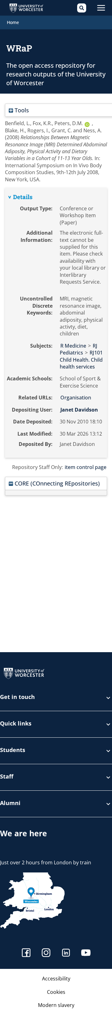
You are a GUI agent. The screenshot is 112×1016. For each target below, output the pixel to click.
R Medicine (73, 345)
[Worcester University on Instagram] (46, 953)
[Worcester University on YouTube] (86, 953)
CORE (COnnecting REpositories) (56, 483)
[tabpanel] (56, 323)
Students (12, 750)
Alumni (10, 803)
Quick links (15, 723)
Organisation (75, 397)
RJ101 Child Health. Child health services (81, 359)
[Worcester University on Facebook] (26, 953)
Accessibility (56, 978)
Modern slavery (56, 1005)
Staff (6, 777)
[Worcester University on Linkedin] (66, 953)
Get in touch (17, 697)
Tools (21, 110)
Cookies (56, 992)
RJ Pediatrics (78, 349)
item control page (85, 467)
